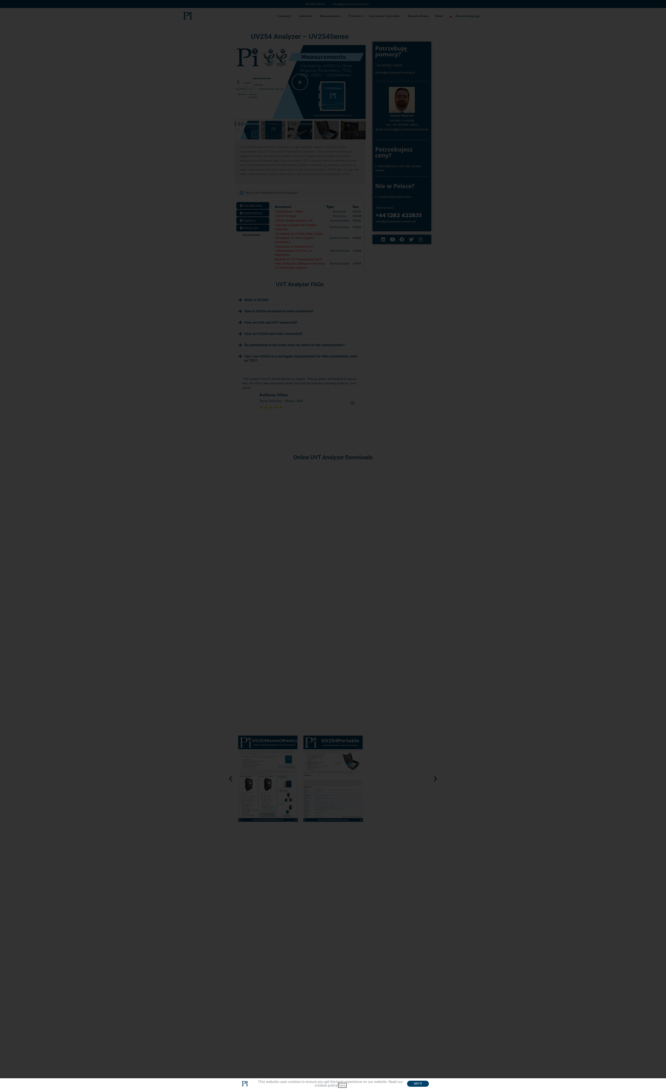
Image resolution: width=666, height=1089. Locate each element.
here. (342, 1085)
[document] (333, 544)
